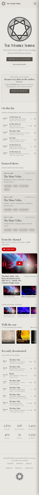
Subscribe (10, 249)
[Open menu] (35, 3)
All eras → (33, 327)
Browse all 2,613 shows (19, 59)
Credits (9, 468)
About (29, 463)
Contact (29, 468)
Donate (19, 463)
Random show (19, 64)
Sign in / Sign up (19, 91)
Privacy (18, 468)
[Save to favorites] (35, 119)
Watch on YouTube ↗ (31, 276)
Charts (10, 463)
